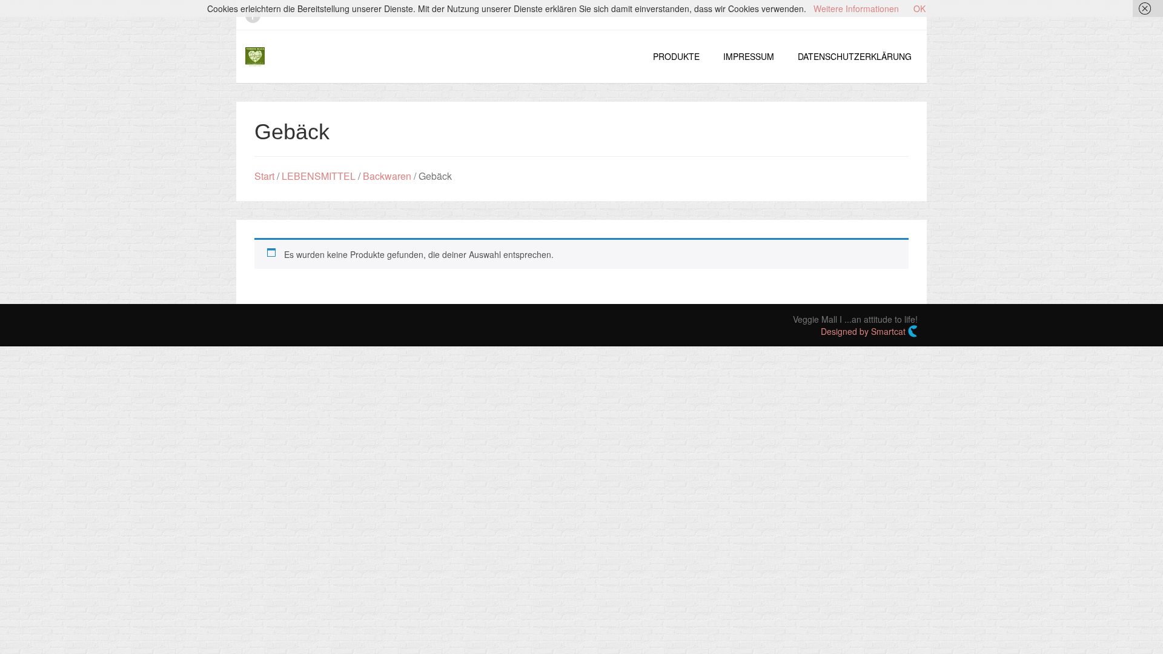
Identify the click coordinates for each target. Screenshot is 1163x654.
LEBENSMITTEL (319, 176)
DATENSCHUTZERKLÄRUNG (855, 56)
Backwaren (387, 176)
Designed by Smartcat (864, 331)
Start (264, 176)
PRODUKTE (676, 56)
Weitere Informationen (856, 8)
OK (919, 8)
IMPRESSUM (748, 56)
